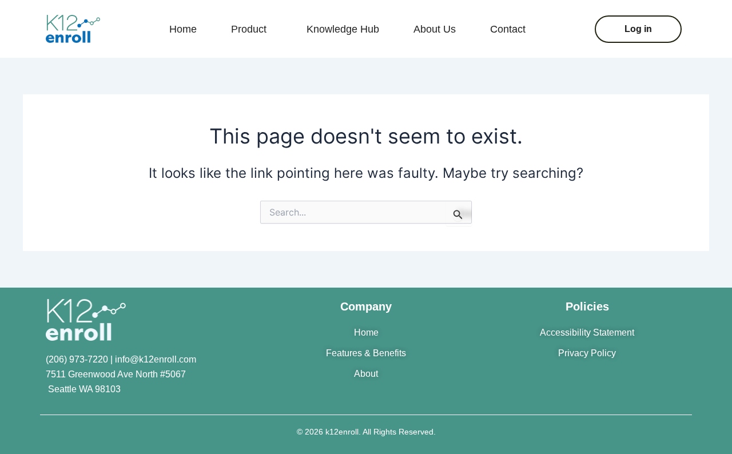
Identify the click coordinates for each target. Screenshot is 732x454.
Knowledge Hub (343, 29)
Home (183, 29)
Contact (508, 29)
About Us (434, 29)
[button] (251, 29)
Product (248, 29)
